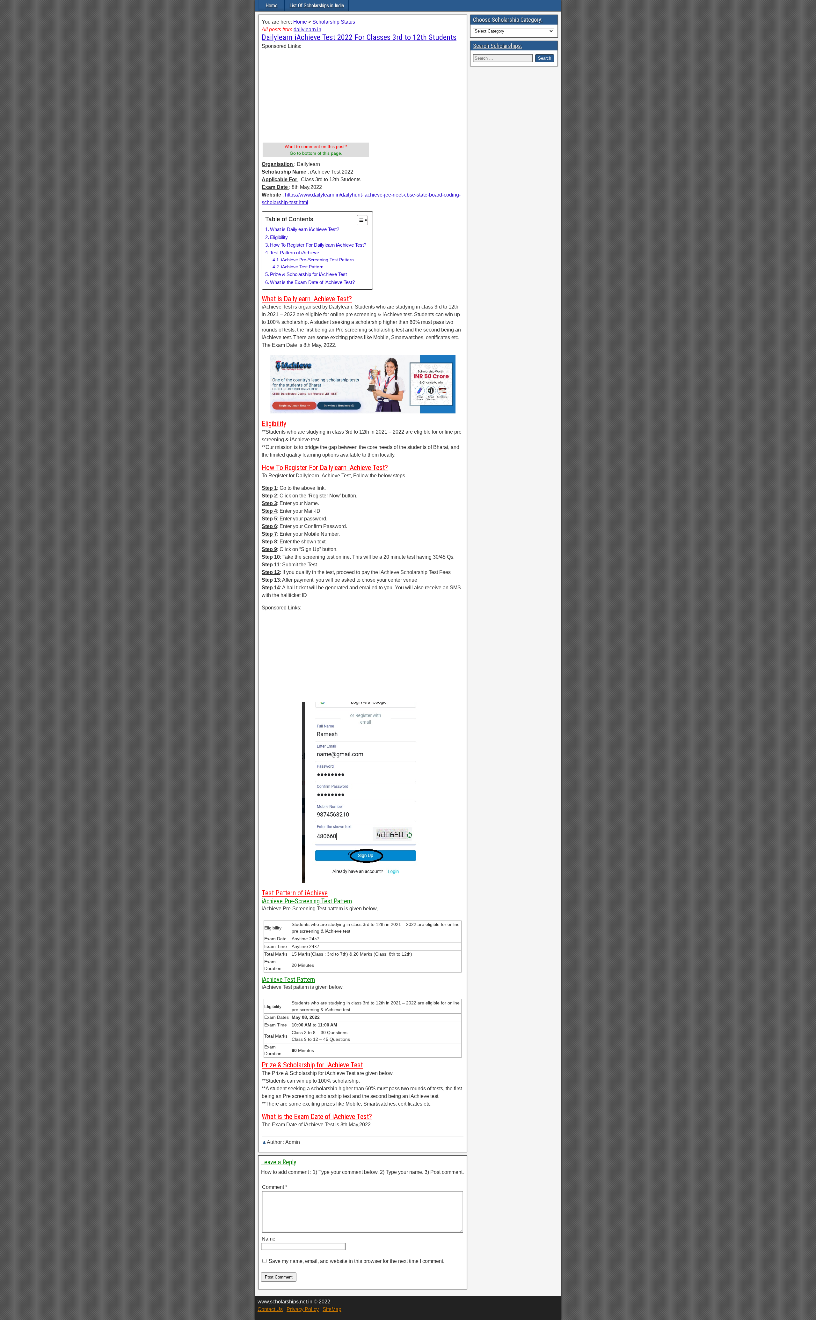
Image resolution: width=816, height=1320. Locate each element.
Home (272, 6)
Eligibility (279, 237)
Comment (274, 1187)
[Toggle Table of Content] (359, 220)
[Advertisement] (316, 94)
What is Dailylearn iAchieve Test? (304, 229)
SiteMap (332, 1309)
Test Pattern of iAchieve (294, 252)
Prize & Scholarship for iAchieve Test (308, 274)
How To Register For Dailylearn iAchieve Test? (318, 245)
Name (268, 1239)
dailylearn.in (307, 29)
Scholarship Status (333, 22)
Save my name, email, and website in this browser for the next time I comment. (356, 1261)
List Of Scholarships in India (316, 6)
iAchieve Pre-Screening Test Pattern (317, 259)
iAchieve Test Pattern (302, 267)
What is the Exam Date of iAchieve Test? (312, 282)
